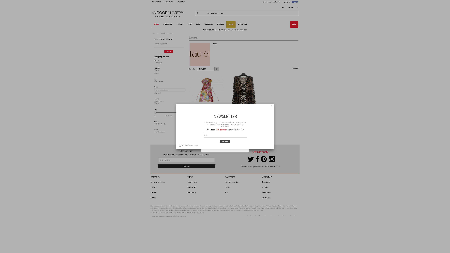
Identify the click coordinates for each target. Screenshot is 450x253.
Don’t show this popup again (189, 145)
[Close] (272, 105)
